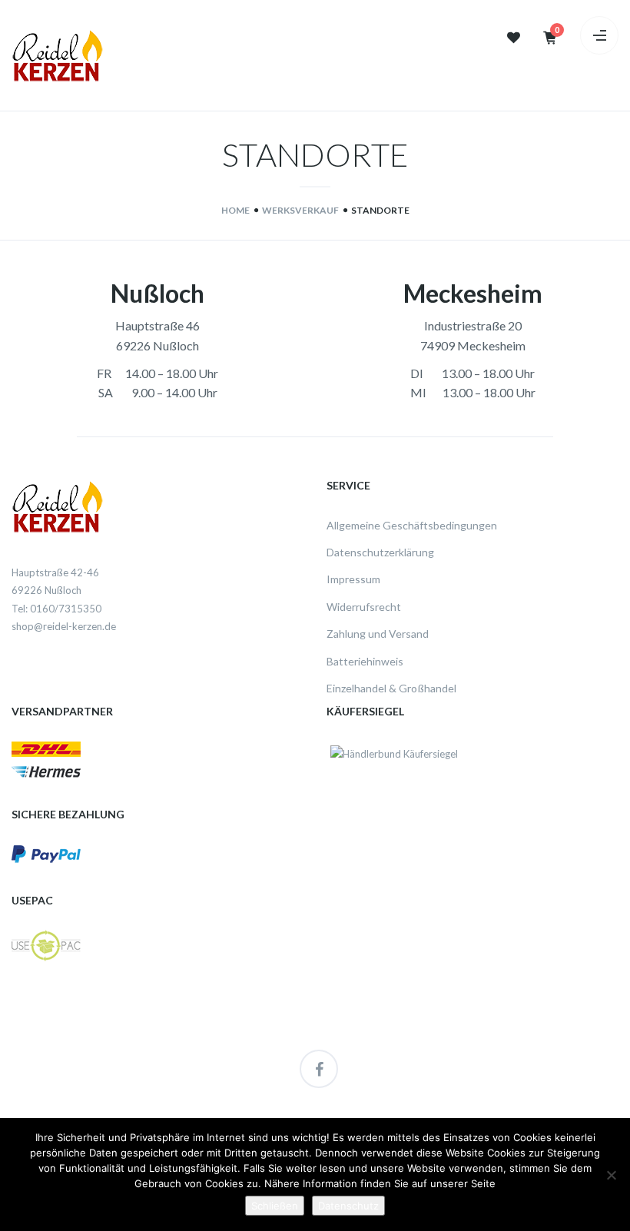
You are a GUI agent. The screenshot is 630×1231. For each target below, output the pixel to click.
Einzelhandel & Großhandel (391, 688)
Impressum (353, 579)
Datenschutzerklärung (380, 552)
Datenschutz (348, 1205)
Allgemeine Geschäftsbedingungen (412, 525)
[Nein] (610, 1175)
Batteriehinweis (365, 661)
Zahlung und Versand (378, 633)
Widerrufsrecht (364, 606)
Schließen (274, 1205)
